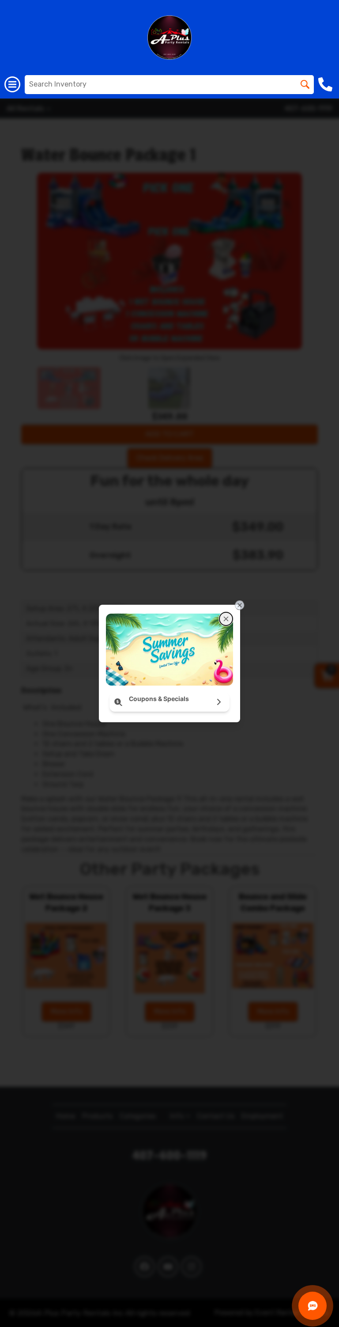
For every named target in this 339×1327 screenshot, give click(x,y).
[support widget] (312, 1306)
